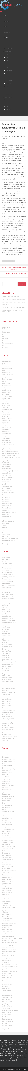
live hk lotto (5, 329)
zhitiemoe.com (6, 525)
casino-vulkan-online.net (8, 712)
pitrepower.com (6, 714)
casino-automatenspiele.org (9, 622)
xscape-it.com (5, 462)
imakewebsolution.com (8, 785)
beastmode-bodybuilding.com (9, 768)
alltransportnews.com (7, 442)
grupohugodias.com (7, 494)
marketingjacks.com (7, 725)
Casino (6, 37)
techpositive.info (6, 863)
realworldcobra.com (7, 892)
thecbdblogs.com (6, 734)
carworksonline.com (7, 587)
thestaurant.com (6, 970)
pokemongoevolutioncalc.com (10, 1010)
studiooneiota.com (7, 888)
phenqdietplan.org (6, 507)
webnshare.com (6, 844)
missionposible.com (7, 720)
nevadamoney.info (7, 685)
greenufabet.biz (6, 411)
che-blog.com (5, 787)
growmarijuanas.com (7, 842)
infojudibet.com (6, 774)
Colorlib (13, 1069)
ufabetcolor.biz (6, 413)
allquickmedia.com (7, 644)
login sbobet (14, 1051)
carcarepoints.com (7, 490)
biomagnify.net (6, 544)
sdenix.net (4, 607)
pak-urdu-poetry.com (7, 866)
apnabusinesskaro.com (8, 738)
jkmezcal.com (5, 962)
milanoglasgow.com (7, 699)
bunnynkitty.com (6, 666)
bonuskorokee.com (7, 979)
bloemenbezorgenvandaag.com (10, 661)
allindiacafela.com (6, 709)
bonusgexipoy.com (7, 981)
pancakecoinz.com (7, 789)
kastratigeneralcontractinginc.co (10, 451)
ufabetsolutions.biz (7, 418)
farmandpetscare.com (8, 857)
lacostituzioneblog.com (8, 521)
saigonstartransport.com (8, 672)
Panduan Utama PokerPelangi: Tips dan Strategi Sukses (12, 310)
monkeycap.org (6, 605)
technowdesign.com (7, 468)
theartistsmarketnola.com (8, 692)
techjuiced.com (6, 383)
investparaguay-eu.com (8, 483)
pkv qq (9, 1040)
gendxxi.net (5, 912)
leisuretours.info (6, 853)
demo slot (17, 1046)
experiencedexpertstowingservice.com (12, 938)
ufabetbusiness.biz (7, 409)
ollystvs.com (5, 872)
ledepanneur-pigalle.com (8, 688)
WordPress (23, 1069)
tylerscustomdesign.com (8, 585)
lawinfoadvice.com (7, 505)
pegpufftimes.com (7, 567)
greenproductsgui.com (8, 829)
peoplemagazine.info (7, 363)
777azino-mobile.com (7, 464)
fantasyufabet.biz (6, 403)
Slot (5, 26)
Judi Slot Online (9, 97)
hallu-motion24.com (7, 703)
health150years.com (7, 594)
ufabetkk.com (5, 642)
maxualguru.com (6, 816)
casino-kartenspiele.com (8, 620)
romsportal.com (6, 1023)
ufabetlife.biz (5, 416)
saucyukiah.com (6, 557)
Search (4, 281)
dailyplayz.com (6, 988)
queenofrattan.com (7, 879)
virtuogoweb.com (6, 389)
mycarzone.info (6, 916)
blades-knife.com (6, 885)
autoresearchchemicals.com (9, 736)
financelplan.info (6, 770)
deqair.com (5, 496)
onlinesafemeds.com (7, 394)
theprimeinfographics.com (9, 949)
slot (7, 99)
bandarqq (9, 83)
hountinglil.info (6, 794)
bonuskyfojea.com (7, 977)
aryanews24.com (6, 461)
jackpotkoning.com (7, 997)
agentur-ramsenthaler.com (9, 907)
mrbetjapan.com (6, 651)
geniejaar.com (6, 802)
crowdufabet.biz (6, 438)
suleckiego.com (6, 740)
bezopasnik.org (6, 668)
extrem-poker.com (7, 486)
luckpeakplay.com (6, 1005)
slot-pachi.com (6, 820)
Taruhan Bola (8, 94)
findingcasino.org (6, 890)
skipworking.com (6, 631)
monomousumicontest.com (9, 899)
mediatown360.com (7, 716)
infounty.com (5, 481)
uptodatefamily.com (7, 516)
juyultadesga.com (6, 475)
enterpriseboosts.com (7, 618)
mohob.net (5, 809)
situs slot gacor (6, 327)
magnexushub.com (7, 387)
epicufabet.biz (5, 431)
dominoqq (9, 90)
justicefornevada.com (7, 852)
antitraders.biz (5, 459)
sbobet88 (21, 1051)
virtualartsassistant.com (8, 947)
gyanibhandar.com (7, 396)
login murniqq (8, 1055)
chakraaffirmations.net (8, 796)
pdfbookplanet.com (7, 877)
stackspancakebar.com (8, 696)
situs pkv (12, 1048)
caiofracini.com (6, 861)
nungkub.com (5, 527)
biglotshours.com (6, 390)
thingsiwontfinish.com (7, 1029)
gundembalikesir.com (7, 374)
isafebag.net (5, 614)
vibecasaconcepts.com (8, 918)
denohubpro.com (6, 883)
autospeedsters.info (7, 896)
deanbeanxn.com (6, 778)
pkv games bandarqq (7, 343)
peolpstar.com (6, 583)
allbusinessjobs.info (7, 763)
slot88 (21, 1057)
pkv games (9, 70)
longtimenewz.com (7, 1001)
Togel (5, 43)
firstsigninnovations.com (8, 576)
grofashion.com (6, 1008)
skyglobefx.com (6, 903)
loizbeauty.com (6, 633)
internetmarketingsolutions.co (9, 870)
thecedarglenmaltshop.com (9, 754)
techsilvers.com (6, 497)
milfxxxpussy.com (6, 514)
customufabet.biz (6, 427)
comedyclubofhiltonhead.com (9, 946)
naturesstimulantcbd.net (8, 540)
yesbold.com (5, 378)
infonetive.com (6, 675)
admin (14, 136)
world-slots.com (6, 783)
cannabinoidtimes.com (8, 828)
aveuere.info (5, 826)
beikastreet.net (6, 559)
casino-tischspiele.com (8, 624)
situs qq (3, 1042)
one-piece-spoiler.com (8, 887)
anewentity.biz (6, 653)
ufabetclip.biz (5, 400)
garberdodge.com (6, 578)
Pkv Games (6, 21)
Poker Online (8, 51)
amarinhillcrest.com (7, 609)
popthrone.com (6, 781)
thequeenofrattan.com (8, 881)
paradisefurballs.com (7, 824)
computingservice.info (7, 859)
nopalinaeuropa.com (7, 542)
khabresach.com (6, 733)
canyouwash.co (6, 366)
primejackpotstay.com (8, 1016)
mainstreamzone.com (7, 840)
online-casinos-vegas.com (8, 722)
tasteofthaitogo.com (7, 664)
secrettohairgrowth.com (8, 662)
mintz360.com (6, 807)
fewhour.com (5, 835)
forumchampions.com (8, 570)
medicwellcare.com (7, 925)
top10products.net (7, 765)
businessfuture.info (7, 772)
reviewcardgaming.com (8, 936)
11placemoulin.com (7, 805)
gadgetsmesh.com (7, 850)
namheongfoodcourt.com (8, 697)
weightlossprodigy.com (8, 811)
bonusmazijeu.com (7, 975)
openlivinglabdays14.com (8, 455)
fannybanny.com (6, 993)
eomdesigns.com (6, 909)
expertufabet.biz (6, 401)
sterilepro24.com (6, 933)
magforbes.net (6, 603)
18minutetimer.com (7, 837)
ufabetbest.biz (5, 424)
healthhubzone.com (7, 379)
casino (4, 261)
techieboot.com (6, 372)
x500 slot (5, 1046)
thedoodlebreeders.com (8, 492)
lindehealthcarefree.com (8, 761)
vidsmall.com (5, 927)
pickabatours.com (6, 767)
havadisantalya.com (7, 368)
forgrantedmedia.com (7, 581)
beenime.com (5, 953)
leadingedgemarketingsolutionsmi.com (12, 449)
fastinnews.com (6, 992)
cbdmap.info (5, 776)
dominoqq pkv (16, 1040)
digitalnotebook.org (7, 815)
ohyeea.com (5, 523)
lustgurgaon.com (6, 800)
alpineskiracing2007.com (8, 710)
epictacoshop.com (7, 677)
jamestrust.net (6, 627)
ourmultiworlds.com (7, 563)
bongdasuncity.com (7, 818)
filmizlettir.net (5, 561)
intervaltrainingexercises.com (9, 964)
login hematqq (17, 1055)
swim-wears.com (6, 579)
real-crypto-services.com (8, 477)
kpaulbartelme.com (7, 944)
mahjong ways (10, 112)
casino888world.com (7, 958)
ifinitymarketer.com (7, 995)
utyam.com (5, 520)
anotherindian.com (7, 529)
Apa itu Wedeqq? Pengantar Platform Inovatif (13, 299)
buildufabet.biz (6, 440)
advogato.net (5, 613)
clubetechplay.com (7, 984)
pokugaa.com (5, 1018)
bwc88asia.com (6, 485)
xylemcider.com (6, 531)
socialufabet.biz (6, 420)
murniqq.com (11, 1053)
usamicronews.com (7, 1006)
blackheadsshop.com (7, 940)
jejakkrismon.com (6, 639)
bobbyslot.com (6, 804)
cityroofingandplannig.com (9, 472)
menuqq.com (3, 1040)
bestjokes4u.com (6, 798)
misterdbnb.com (6, 960)
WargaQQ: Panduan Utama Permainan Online (13, 307)
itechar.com (5, 376)
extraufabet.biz (6, 414)
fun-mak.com (5, 957)
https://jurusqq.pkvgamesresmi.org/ (9, 1060)
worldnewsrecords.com (8, 931)
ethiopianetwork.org (7, 848)
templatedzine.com (7, 503)
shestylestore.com (7, 1027)
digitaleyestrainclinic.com (8, 718)
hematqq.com (19, 1053)
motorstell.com (6, 592)
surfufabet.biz (5, 422)
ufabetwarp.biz (6, 398)
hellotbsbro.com (6, 855)
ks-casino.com (6, 488)
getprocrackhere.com (7, 990)
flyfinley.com (5, 791)
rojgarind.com (5, 833)
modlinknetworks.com (8, 999)
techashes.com (6, 365)
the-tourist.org (6, 611)
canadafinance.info (7, 683)
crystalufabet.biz (6, 433)
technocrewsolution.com (8, 598)
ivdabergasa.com (6, 473)
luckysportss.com (6, 1003)
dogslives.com (6, 875)
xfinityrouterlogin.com (7, 723)
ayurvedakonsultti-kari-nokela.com (11, 457)
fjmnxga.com (5, 670)
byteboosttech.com (7, 385)
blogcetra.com (6, 868)
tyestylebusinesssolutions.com (10, 966)
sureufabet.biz (5, 426)
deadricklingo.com (7, 901)
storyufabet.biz (6, 429)
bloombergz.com (6, 616)
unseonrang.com (6, 864)
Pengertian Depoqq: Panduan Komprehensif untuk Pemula (13, 303)
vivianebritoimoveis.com (8, 602)
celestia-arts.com (6, 568)
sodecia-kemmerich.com (8, 955)
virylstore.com (5, 591)
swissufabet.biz (6, 407)
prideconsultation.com (8, 793)
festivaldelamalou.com (8, 574)
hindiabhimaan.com (7, 731)
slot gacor (9, 103)
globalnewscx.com (7, 874)
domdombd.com (6, 986)
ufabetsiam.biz (6, 405)
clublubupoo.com (6, 973)
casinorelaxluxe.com (7, 982)
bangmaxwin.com (6, 674)
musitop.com (5, 518)
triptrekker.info (6, 911)
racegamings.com (6, 1014)
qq (7, 54)
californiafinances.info (7, 681)
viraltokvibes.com (6, 600)
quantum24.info (6, 920)
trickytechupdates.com (8, 729)
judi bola (11, 1044)
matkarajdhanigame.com (8, 780)
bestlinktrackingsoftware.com (9, 971)
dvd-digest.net (5, 690)
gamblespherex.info (7, 905)
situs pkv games (6, 332)
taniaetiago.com (6, 532)
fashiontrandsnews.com (8, 444)
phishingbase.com (6, 1012)
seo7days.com (6, 657)
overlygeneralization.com (8, 846)
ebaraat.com (5, 381)
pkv (7, 57)
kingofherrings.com (7, 650)
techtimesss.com (6, 589)
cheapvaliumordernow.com (9, 951)
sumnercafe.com (6, 508)
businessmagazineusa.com (9, 923)
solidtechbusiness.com (8, 935)
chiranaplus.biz (6, 694)
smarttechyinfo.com (7, 813)
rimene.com (5, 686)
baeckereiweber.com (7, 361)
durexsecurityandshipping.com (10, 470)
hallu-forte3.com (6, 701)
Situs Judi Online (8, 48)
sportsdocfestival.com (8, 1025)
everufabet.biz (5, 437)
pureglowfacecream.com (8, 648)
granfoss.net (5, 707)
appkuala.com (5, 655)
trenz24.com (5, 629)
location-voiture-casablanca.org (10, 942)
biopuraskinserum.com (8, 679)
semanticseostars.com (8, 839)
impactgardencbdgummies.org (10, 538)
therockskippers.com (7, 705)
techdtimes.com (6, 370)
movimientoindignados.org (9, 512)
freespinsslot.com (6, 822)
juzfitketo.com (6, 534)
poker (8, 86)
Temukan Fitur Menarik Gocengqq (11, 296)
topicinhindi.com (6, 757)
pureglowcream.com (7, 659)
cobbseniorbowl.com (7, 466)
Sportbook (7, 32)
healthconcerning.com (8, 831)
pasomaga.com (6, 536)
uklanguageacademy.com (8, 759)
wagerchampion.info (7, 898)
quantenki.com (6, 922)
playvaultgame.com (7, 1019)
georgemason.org (6, 756)
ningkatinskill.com (6, 499)
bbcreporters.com (6, 446)
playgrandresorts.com (7, 1021)
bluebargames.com (7, 572)
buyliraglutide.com (7, 392)
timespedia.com (6, 637)
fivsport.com (5, 501)
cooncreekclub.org (7, 565)
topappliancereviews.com (8, 727)
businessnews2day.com (8, 929)
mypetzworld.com (6, 479)
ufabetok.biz (5, 435)
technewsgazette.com (8, 646)
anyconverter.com (7, 635)
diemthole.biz (5, 640)
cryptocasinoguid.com (7, 448)
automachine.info (6, 894)
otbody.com (5, 626)
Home (5, 16)
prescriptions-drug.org (7, 596)
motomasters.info (7, 914)
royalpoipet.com (6, 968)
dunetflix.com (5, 510)
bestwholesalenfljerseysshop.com (10, 453)
